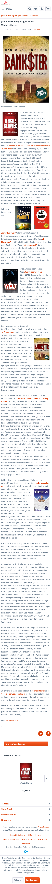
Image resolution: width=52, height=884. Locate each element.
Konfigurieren (32, 880)
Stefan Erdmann (8, 332)
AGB (23, 839)
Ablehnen (18, 880)
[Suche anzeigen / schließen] (29, 8)
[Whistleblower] (26, 771)
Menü (9, 8)
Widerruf (31, 839)
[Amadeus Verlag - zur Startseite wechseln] (5, 3)
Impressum (26, 843)
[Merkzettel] (35, 8)
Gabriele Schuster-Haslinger (13, 694)
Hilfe (30, 835)
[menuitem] (6, 8)
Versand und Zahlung (11, 839)
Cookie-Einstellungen (17, 835)
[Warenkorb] (47, 8)
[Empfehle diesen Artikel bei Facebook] (48, 733)
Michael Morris (38, 691)
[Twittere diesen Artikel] (42, 733)
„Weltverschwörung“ (33, 272)
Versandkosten (43, 827)
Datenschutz (42, 839)
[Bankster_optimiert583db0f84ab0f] (26, 69)
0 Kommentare (39, 29)
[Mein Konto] (41, 8)
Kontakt (37, 835)
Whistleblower (26, 783)
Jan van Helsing (12, 720)
